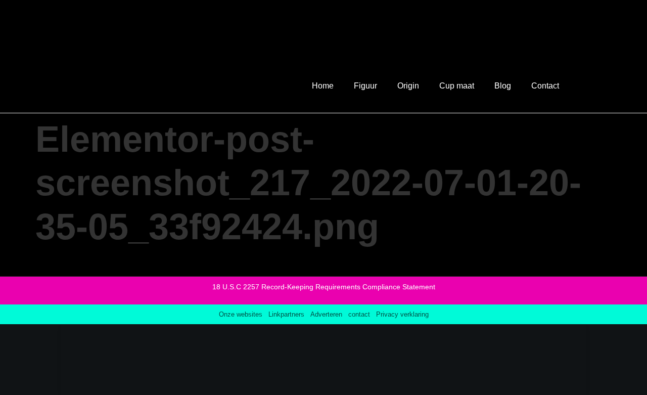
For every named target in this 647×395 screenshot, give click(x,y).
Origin (408, 85)
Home (323, 85)
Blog (502, 85)
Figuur (365, 85)
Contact (545, 85)
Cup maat (456, 85)
